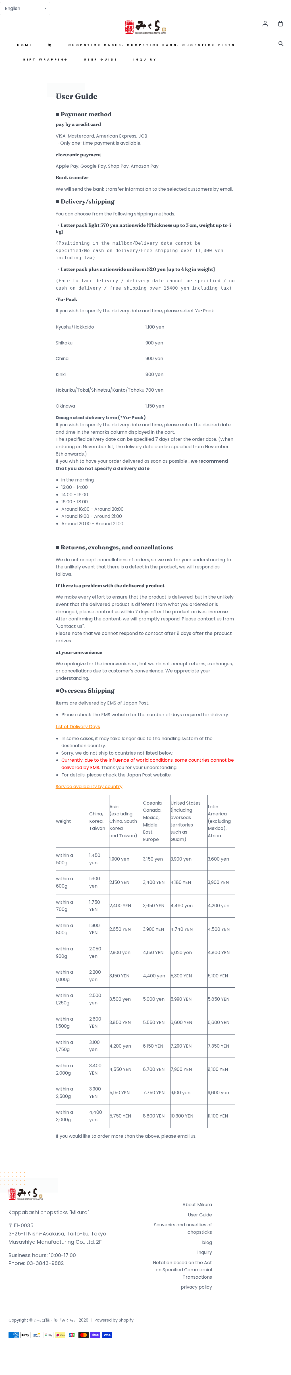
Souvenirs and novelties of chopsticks (183, 1228)
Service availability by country (89, 786)
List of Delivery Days (78, 726)
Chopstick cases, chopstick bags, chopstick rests (152, 45)
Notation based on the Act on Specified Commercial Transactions (182, 1269)
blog (207, 1242)
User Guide (101, 59)
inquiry (145, 59)
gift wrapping (45, 59)
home (25, 45)
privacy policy (196, 1287)
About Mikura (197, 1204)
